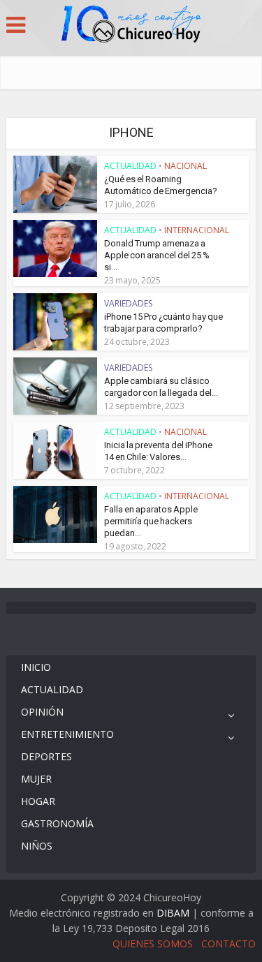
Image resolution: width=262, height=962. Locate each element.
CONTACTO (228, 943)
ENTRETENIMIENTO (67, 734)
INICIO (36, 667)
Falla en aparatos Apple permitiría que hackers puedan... (151, 521)
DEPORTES (46, 756)
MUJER (36, 778)
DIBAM (173, 912)
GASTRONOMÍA (57, 823)
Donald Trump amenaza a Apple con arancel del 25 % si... (157, 255)
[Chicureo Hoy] (131, 26)
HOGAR (38, 801)
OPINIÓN (42, 711)
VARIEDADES (128, 303)
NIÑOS (36, 845)
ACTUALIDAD (130, 166)
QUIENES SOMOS (152, 943)
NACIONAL (185, 166)
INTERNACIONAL (196, 230)
